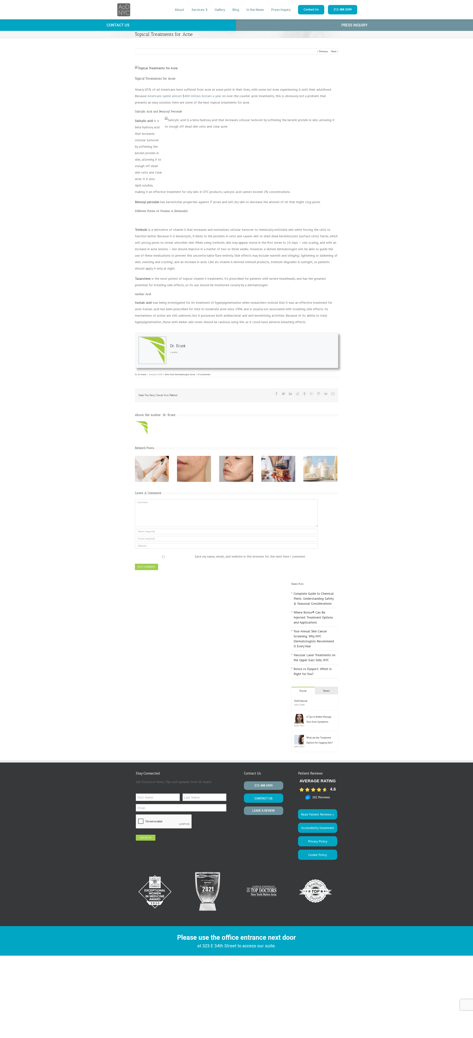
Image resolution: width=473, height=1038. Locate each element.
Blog (235, 10)
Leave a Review (263, 810)
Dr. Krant (178, 345)
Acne (192, 374)
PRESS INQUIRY (354, 25)
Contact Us (311, 9)
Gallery (220, 10)
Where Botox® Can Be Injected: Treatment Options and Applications (313, 617)
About (179, 10)
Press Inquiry (281, 10)
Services (197, 10)
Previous (323, 51)
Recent (326, 690)
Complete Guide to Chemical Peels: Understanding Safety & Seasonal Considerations (314, 598)
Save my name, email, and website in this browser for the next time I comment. (250, 556)
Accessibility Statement (317, 828)
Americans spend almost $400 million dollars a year (184, 96)
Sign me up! (145, 837)
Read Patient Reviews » (317, 814)
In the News (255, 10)
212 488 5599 (343, 9)
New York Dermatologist (177, 374)
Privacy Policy (317, 841)
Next (333, 51)
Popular (303, 690)
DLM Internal (300, 701)
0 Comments (204, 374)
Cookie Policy (317, 855)
